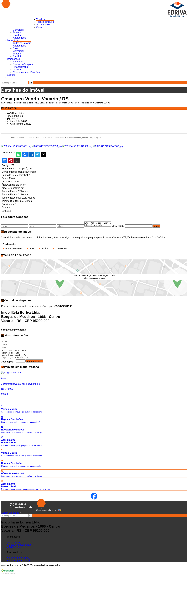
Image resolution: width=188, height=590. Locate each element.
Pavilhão (17, 35)
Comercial (18, 30)
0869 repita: (118, 226)
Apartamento (43, 24)
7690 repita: (7, 361)
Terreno (17, 32)
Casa (39, 27)
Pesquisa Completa (23, 64)
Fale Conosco (15, 547)
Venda (40, 19)
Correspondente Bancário (26, 72)
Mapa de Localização (19, 544)
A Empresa (18, 61)
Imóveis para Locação (19, 560)
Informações (13, 59)
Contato (11, 75)
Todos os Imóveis (45, 22)
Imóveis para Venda (18, 557)
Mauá (12, 178)
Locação (12, 40)
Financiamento (20, 67)
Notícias (17, 69)
